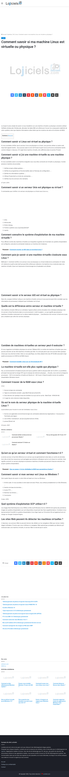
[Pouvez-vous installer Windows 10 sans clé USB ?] (26, 678)
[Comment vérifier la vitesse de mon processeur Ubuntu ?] (6, 437)
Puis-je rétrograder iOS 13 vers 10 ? (56, 435)
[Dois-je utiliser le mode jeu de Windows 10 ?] (8, 694)
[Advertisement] (34, 20)
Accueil (4, 34)
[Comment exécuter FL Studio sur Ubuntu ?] (6, 444)
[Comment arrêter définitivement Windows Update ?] (8, 678)
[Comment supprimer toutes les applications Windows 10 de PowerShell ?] (60, 694)
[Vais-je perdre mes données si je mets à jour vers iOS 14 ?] (26, 694)
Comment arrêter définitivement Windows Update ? (8, 685)
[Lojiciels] (14, 3)
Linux (16, 34)
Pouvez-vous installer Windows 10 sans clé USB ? (26, 685)
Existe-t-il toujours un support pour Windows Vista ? (42, 701)
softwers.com (4, 664)
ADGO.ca (3, 666)
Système (9, 34)
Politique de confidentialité (8, 764)
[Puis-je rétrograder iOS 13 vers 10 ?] (40, 437)
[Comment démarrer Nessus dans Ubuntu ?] (60, 678)
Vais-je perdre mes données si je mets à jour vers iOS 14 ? (25, 701)
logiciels (3, 751)
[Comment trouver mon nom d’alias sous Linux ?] (43, 678)
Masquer (10, 135)
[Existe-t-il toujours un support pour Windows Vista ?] (43, 694)
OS (13, 34)
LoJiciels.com (46, 774)
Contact (3, 767)
